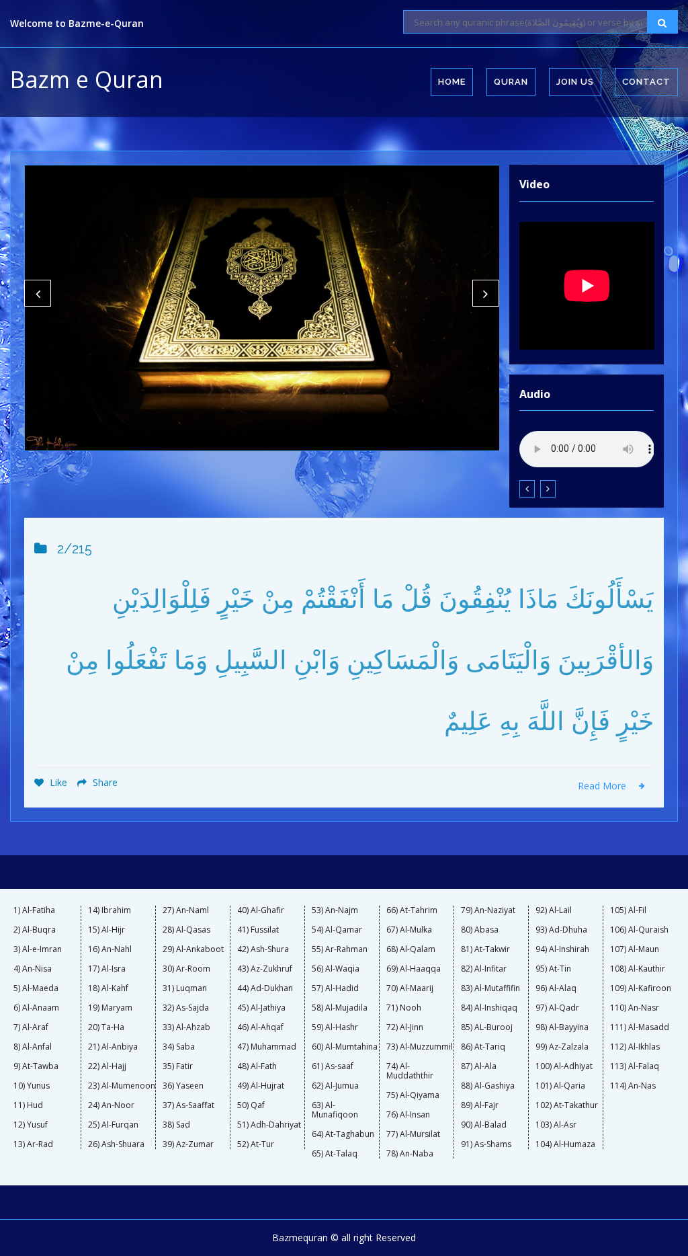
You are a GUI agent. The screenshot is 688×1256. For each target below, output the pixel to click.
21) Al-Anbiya (113, 1047)
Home (452, 82)
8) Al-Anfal (32, 1047)
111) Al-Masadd (639, 1027)
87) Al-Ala (479, 1066)
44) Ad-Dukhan (265, 988)
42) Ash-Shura (263, 949)
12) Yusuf (30, 1125)
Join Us (575, 82)
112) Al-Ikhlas (635, 1047)
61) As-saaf (332, 1066)
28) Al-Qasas (186, 930)
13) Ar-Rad (33, 1144)
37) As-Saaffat (188, 1105)
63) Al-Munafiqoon (335, 1110)
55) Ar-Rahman (340, 949)
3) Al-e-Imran (37, 949)
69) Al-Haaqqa (413, 969)
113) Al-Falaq (634, 1066)
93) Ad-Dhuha (561, 930)
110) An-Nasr (634, 1008)
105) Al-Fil (628, 910)
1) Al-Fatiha (34, 910)
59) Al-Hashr (335, 1027)
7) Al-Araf (30, 1027)
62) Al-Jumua (335, 1086)
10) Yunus (31, 1086)
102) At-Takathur (566, 1105)
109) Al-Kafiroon (640, 988)
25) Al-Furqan (113, 1125)
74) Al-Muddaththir (409, 1071)
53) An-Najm (335, 910)
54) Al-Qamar (337, 930)
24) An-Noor (111, 1105)
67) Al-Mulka (409, 930)
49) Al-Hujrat (260, 1086)
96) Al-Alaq (555, 988)
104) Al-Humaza (565, 1144)
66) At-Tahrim (411, 910)
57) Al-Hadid (335, 988)
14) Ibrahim (109, 910)
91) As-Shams (486, 1144)
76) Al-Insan (408, 1115)
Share (104, 782)
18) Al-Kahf (108, 988)
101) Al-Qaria (560, 1086)
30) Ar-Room (186, 969)
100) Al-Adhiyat (564, 1066)
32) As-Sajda (186, 1008)
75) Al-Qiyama (412, 1095)
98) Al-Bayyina (562, 1027)
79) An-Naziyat (488, 910)
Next (485, 293)
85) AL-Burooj (487, 1027)
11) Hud (28, 1105)
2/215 (74, 549)
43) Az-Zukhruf (264, 969)
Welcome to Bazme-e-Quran (77, 23)
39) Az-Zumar (188, 1144)
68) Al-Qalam (410, 949)
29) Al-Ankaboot (193, 949)
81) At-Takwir (485, 949)
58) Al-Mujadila (340, 1008)
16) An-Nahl (110, 949)
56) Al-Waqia (335, 969)
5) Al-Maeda (35, 988)
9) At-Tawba (35, 1066)
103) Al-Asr (555, 1125)
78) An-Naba (409, 1154)
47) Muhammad (266, 1047)
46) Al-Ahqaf (260, 1027)
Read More (603, 785)
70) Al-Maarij (409, 988)
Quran (511, 82)
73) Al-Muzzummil (419, 1047)
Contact (646, 82)
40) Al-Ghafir (260, 910)
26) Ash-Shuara (116, 1144)
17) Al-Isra (107, 969)
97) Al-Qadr (557, 1008)
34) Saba (179, 1047)
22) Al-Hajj (107, 1066)
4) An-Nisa (32, 969)
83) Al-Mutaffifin (490, 988)
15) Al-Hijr (106, 930)
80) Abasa (480, 930)
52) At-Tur (255, 1144)
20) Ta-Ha (106, 1027)
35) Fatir (178, 1066)
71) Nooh (403, 1008)
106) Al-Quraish (639, 930)
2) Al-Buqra (34, 930)
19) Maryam (110, 1008)
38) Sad (176, 1125)
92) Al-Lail (553, 910)
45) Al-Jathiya (261, 1008)
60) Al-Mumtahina (345, 1047)
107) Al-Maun (634, 949)
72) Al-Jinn (404, 1027)
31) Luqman (185, 988)
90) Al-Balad (484, 1125)
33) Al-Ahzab (186, 1027)
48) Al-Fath (257, 1066)
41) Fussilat (258, 930)
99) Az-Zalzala (562, 1047)
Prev (37, 293)
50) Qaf (251, 1105)
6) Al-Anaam (36, 1008)
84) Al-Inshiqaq (489, 1008)
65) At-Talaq (334, 1154)
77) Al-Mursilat (413, 1134)
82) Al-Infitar (484, 969)
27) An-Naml (186, 910)
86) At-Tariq (483, 1047)
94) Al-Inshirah (562, 949)
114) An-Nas (633, 1086)
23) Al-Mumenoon (121, 1086)
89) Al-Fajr (480, 1105)
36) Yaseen (183, 1086)
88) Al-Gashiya (488, 1086)
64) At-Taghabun (343, 1134)
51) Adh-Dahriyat (269, 1125)
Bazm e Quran (86, 79)
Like (57, 782)
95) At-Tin (553, 969)
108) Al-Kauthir (637, 969)
